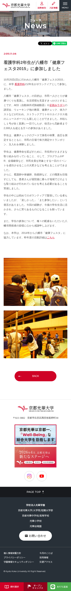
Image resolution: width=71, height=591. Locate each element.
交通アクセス (46, 561)
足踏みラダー (57, 105)
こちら (51, 237)
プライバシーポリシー (14, 557)
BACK (35, 376)
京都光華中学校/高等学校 (35, 515)
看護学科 (20, 84)
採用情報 (44, 557)
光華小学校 (36, 521)
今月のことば (46, 552)
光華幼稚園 (36, 526)
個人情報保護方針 (12, 552)
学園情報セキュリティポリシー (19, 561)
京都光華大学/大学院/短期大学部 (35, 510)
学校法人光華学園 (35, 505)
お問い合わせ (37, 536)
